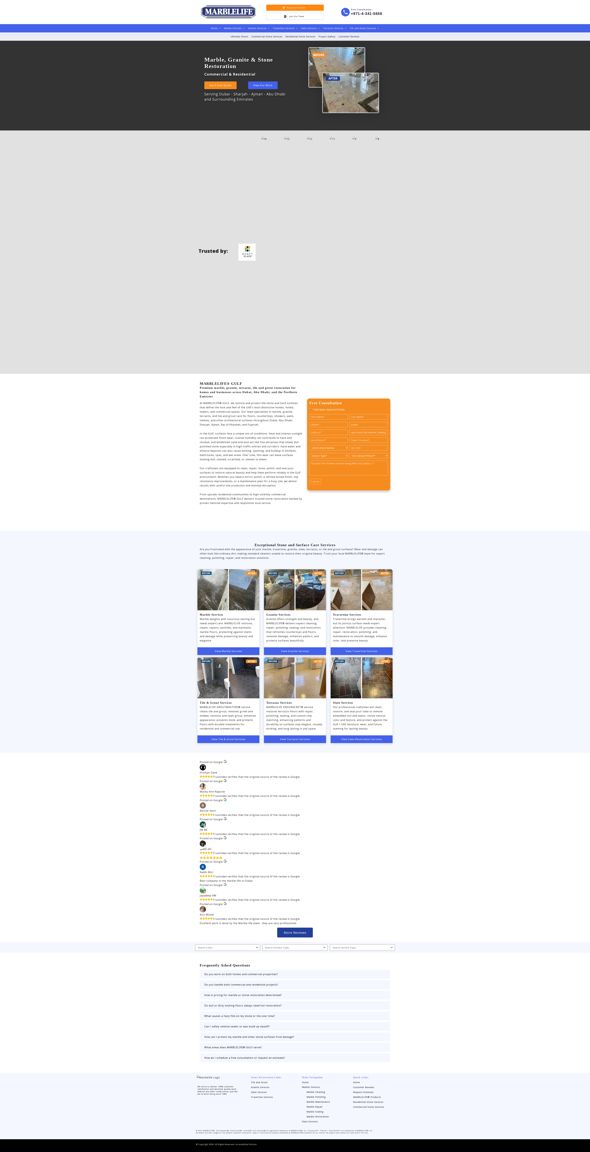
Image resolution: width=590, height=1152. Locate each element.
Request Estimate (363, 1092)
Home (214, 28)
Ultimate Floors (239, 36)
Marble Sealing (315, 1111)
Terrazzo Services (333, 28)
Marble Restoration (318, 1116)
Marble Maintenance (318, 1101)
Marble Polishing (316, 1096)
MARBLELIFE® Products (367, 1097)
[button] (295, 974)
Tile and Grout (259, 1082)
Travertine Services (284, 28)
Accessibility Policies (246, 1144)
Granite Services (257, 28)
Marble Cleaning (316, 1092)
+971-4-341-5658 (366, 14)
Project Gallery (327, 36)
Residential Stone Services (300, 36)
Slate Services (309, 28)
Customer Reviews (349, 36)
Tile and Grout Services (363, 28)
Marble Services (233, 28)
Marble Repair (315, 1106)
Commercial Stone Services (266, 36)
